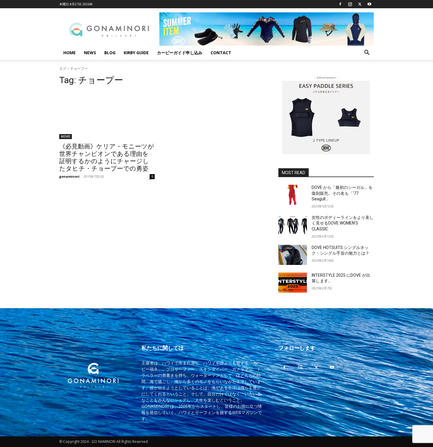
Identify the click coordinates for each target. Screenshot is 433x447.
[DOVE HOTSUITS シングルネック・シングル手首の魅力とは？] (292, 255)
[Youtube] (369, 4)
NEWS (90, 52)
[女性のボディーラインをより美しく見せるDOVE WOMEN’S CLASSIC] (292, 225)
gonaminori (69, 176)
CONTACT (221, 52)
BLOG (109, 52)
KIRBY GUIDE (136, 52)
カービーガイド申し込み (179, 52)
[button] (367, 53)
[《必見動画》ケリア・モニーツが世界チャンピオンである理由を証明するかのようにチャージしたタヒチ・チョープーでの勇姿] (107, 115)
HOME (69, 52)
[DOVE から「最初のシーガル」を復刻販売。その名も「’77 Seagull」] (292, 195)
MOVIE (65, 136)
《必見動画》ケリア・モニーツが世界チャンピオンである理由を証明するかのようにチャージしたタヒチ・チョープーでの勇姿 (106, 157)
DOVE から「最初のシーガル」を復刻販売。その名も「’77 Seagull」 (342, 193)
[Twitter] (359, 4)
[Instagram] (350, 4)
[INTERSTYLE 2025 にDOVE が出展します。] (292, 283)
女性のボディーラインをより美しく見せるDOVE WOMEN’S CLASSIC (342, 223)
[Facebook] (340, 4)
